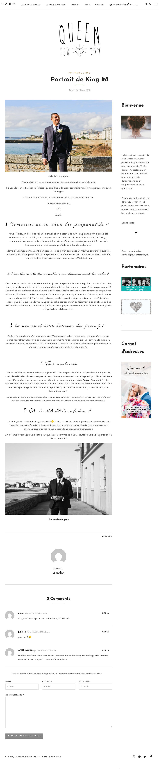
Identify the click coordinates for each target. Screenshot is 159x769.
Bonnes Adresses (55, 5)
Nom (9, 682)
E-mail (47, 682)
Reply (105, 613)
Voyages (100, 5)
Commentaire (14, 695)
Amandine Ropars (59, 519)
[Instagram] (14, 4)
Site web (84, 682)
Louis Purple (83, 380)
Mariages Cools (30, 5)
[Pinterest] (10, 4)
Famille (75, 5)
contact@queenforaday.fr (134, 254)
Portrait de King (80, 73)
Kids (87, 5)
